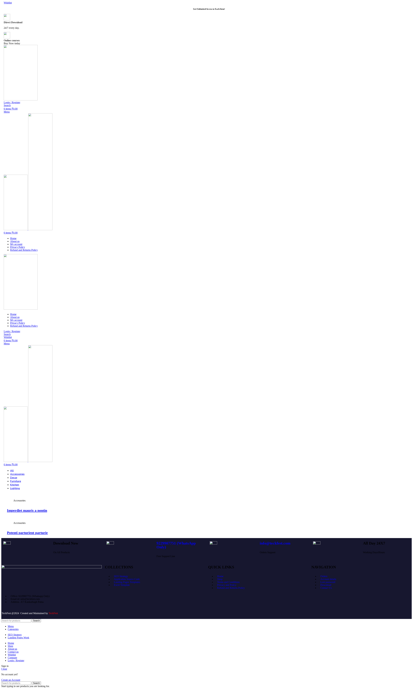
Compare (12, 657)
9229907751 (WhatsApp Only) (176, 545)
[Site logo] (21, 99)
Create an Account (10, 680)
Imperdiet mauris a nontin (27, 510)
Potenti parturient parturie (27, 533)
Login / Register (16, 660)
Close (4, 669)
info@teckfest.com (275, 543)
